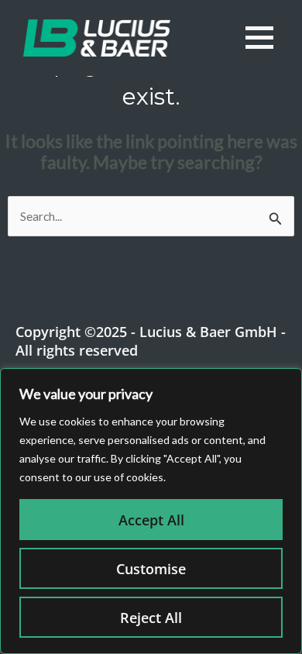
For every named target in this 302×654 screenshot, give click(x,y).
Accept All (151, 520)
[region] (151, 511)
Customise (151, 568)
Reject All (151, 617)
